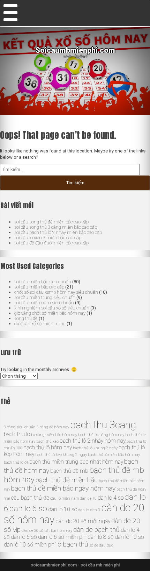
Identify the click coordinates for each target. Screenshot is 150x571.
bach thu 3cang (103, 425)
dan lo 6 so (28, 508)
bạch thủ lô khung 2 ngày (95, 448)
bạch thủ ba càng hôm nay (101, 435)
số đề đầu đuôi (101, 545)
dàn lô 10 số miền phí (29, 544)
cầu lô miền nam (64, 498)
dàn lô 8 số (101, 537)
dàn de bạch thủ (96, 530)
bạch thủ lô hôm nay (47, 447)
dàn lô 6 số (24, 537)
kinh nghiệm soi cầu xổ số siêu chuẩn (51, 308)
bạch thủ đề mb (69, 470)
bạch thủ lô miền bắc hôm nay (114, 454)
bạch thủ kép (47, 441)
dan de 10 (88, 498)
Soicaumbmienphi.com (75, 50)
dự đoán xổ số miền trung (40, 323)
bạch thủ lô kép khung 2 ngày (61, 454)
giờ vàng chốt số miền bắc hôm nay (49, 313)
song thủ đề (26, 318)
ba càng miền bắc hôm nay (54, 435)
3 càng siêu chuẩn (20, 427)
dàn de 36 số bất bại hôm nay (47, 530)
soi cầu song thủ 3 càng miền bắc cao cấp (55, 227)
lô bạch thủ (72, 544)
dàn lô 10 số (129, 537)
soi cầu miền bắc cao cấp (39, 287)
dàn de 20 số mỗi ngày (82, 521)
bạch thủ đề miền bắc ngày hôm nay (63, 488)
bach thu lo (17, 434)
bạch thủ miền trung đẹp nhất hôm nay (76, 461)
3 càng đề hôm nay (53, 427)
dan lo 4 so (110, 497)
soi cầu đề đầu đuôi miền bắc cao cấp (51, 242)
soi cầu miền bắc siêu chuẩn (42, 281)
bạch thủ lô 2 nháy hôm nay (93, 440)
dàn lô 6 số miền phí (62, 537)
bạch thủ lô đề (16, 462)
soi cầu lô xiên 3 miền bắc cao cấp (47, 237)
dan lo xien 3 (89, 510)
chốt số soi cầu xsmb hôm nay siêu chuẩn (56, 292)
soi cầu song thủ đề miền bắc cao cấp (51, 221)
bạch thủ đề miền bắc (67, 480)
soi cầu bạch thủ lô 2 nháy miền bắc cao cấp (58, 232)
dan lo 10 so (62, 509)
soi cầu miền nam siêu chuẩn (44, 302)
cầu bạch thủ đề (30, 497)
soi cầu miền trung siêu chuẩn (44, 297)
